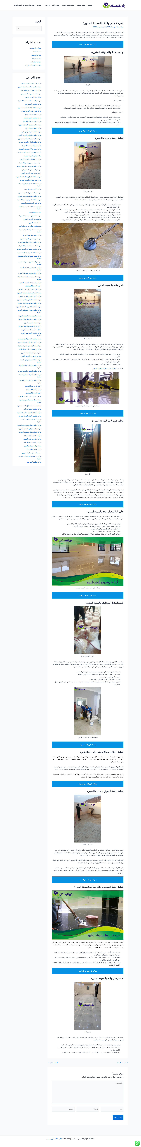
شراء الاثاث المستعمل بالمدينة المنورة (29, 293)
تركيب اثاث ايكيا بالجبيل (34, 449)
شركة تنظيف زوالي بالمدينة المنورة (30, 429)
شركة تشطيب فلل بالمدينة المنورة (30, 432)
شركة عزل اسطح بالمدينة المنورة (31, 239)
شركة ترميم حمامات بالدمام (32, 121)
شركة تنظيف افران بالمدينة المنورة (30, 142)
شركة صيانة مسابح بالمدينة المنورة (30, 163)
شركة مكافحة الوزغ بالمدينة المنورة (30, 296)
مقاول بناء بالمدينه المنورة (33, 97)
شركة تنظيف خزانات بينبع (33, 114)
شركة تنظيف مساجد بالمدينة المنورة (30, 303)
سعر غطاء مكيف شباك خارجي (32, 453)
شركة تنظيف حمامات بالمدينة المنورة (29, 87)
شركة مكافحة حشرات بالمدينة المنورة (24, 5)
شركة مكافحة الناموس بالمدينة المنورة (29, 307)
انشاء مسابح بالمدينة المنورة (33, 219)
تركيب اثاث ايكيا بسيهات (34, 389)
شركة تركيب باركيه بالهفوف (32, 439)
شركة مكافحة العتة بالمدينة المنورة (30, 416)
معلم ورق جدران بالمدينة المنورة (31, 356)
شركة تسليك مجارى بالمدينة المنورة (30, 273)
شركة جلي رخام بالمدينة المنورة (31, 111)
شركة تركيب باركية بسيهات (33, 435)
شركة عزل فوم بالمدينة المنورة (31, 90)
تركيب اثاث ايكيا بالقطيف (33, 286)
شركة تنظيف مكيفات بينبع (33, 128)
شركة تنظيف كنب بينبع (34, 462)
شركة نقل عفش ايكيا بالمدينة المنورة (30, 289)
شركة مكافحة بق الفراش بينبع (32, 132)
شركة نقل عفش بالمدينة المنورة (31, 83)
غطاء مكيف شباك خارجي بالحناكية (30, 226)
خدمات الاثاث (55, 5)
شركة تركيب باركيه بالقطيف (32, 442)
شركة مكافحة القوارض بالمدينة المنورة (29, 177)
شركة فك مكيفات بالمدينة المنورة (31, 159)
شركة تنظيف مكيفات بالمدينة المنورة (30, 135)
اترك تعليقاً (120, 27)
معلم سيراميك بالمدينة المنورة (32, 145)
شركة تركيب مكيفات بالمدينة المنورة (30, 139)
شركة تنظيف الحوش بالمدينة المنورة (30, 371)
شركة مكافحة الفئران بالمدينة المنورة (29, 252)
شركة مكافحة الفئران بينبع (33, 189)
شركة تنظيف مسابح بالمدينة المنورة (30, 125)
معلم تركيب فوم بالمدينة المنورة (31, 353)
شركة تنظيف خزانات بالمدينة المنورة (30, 242)
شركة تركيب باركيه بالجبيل (33, 446)
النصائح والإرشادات (36, 48)
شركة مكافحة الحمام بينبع (33, 104)
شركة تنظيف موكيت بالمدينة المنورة (30, 196)
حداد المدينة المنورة (35, 212)
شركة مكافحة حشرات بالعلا (33, 409)
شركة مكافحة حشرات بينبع (32, 118)
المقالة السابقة (122, 1062)
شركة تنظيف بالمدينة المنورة (32, 235)
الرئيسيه (90, 5)
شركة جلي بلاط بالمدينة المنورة (31, 203)
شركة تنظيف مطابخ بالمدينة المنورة (30, 316)
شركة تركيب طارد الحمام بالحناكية (30, 349)
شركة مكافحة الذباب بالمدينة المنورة (30, 339)
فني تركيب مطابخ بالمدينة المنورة (31, 180)
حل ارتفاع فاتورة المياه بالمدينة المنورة (29, 152)
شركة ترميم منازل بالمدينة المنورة (30, 149)
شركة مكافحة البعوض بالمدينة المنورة (29, 200)
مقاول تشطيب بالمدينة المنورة (32, 330)
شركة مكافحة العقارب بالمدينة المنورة (29, 300)
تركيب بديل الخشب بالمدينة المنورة (30, 326)
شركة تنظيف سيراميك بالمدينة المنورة (29, 166)
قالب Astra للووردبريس (54, 1139)
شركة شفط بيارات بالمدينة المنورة (30, 216)
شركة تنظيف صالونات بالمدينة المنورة (29, 425)
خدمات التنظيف (81, 5)
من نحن (47, 5)
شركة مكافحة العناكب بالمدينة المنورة (29, 412)
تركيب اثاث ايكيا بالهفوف (34, 393)
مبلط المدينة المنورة (35, 223)
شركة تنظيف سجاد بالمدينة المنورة (30, 246)
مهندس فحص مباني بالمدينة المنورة (30, 396)
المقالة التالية (53, 1062)
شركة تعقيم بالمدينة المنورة (33, 323)
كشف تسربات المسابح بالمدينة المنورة (29, 406)
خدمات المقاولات (36, 62)
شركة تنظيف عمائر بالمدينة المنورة (30, 319)
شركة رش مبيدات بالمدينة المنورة (31, 282)
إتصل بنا (39, 5)
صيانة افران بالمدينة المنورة (33, 156)
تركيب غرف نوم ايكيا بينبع (33, 386)
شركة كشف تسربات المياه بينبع (31, 94)
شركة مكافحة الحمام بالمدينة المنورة (30, 107)
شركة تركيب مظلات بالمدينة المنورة (30, 101)
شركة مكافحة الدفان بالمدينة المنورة (30, 342)
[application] (44, 5)
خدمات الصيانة (37, 58)
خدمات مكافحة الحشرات (68, 5)
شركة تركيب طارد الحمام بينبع (32, 170)
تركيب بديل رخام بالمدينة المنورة (31, 173)
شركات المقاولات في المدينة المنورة (30, 346)
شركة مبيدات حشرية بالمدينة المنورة (30, 193)
